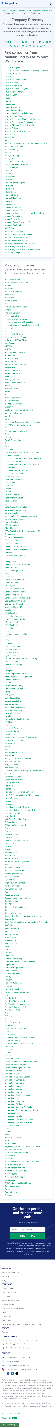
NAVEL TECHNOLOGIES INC (17, 164)
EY (6, 558)
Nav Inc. (8, 101)
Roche (7, 910)
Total (7, 1019)
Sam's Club (9, 925)
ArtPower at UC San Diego (16, 340)
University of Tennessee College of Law (21, 1110)
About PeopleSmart (10, 1272)
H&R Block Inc (11, 613)
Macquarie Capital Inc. (14, 728)
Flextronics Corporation (14, 579)
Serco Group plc (11, 943)
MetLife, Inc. (10, 755)
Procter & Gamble (12, 867)
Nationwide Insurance (14, 780)
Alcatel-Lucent (11, 301)
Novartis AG (10, 816)
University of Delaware (14, 1083)
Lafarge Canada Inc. (13, 701)
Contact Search (8, 1288)
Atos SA (8, 349)
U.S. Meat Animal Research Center (19, 1043)
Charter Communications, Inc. (17, 431)
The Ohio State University (15, 1001)
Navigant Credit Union (14, 225)
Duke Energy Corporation (15, 510)
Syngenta (8, 986)
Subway (8, 977)
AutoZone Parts (11, 358)
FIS (6, 573)
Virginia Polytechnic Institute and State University (25, 1146)
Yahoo (7, 1189)
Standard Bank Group (13, 958)
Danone (8, 488)
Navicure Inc (10, 204)
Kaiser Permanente (13, 679)
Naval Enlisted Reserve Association (19, 234)
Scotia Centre (10, 940)
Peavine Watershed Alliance (16, 840)
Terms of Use (32, 1245)
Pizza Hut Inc (10, 855)
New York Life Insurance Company (19, 792)
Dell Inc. (8, 492)
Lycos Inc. (9, 725)
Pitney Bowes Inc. (12, 852)
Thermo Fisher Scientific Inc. (16, 1007)
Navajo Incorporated (13, 110)
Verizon (8, 1140)
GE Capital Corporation (14, 589)
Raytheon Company (13, 886)
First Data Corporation (14, 570)
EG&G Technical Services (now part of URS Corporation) (22, 533)
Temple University (12, 989)
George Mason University (15, 601)
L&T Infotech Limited (13, 698)
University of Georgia (13, 1089)
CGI (6, 428)
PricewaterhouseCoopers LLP (17, 861)
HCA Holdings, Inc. (12, 622)
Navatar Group (11, 134)
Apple (7, 331)
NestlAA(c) (9, 786)
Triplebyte (9, 1025)
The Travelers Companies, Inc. (17, 1004)
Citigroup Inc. (10, 446)
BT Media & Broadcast (14, 404)
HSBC (7, 640)
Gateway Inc (10, 585)
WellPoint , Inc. (11, 1174)
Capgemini (9, 407)
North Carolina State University (18, 807)
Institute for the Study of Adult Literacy (21, 658)
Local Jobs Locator (12, 713)
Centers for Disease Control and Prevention (23, 422)
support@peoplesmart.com (18, 1357)
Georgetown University (14, 604)
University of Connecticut (15, 1080)
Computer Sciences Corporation (18, 470)
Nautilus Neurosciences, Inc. (16, 89)
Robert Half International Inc (16, 907)
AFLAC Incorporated (13, 291)
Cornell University (12, 476)
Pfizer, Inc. (9, 846)
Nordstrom (9, 804)
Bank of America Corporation (17, 364)
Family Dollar (10, 561)
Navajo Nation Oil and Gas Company (20, 243)
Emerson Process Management (18, 549)
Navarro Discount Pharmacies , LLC (19, 125)
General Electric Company (15, 592)
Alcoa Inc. (9, 304)
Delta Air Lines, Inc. (13, 495)
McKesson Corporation (14, 740)
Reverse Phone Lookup (12, 1300)
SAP (6, 931)
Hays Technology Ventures (16, 619)
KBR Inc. (8, 683)
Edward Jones (10, 528)
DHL (6, 504)
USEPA (7, 1131)
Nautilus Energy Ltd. (13, 67)
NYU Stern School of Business (17, 819)
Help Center (7, 1320)
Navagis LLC (10, 104)
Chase (7, 434)
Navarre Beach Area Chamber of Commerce (23, 119)
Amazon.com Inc (12, 316)
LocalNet (8, 716)
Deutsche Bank (11, 501)
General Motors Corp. (14, 595)
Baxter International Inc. (14, 373)
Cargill (7, 416)
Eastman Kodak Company (15, 519)
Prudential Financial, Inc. (15, 870)
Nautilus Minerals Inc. (13, 86)
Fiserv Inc (8, 576)
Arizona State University (15, 334)
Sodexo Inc (9, 952)
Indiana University (12, 652)
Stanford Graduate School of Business (20, 961)
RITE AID (8, 904)
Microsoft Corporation (14, 761)
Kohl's (7, 692)
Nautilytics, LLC (11, 95)
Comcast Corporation (14, 461)
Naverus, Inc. (10, 173)
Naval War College (12, 252)
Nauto (7, 98)
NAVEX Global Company (15, 183)
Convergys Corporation (14, 473)
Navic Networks (11, 195)
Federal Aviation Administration (18, 564)
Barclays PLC (10, 367)
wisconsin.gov (10, 1180)
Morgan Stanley (11, 764)
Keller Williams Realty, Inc (15, 686)
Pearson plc (9, 837)
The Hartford (10, 998)
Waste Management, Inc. (15, 1168)
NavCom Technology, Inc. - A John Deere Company (26, 143)
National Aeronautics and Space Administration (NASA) (24, 772)
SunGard (8, 980)
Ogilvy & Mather (11, 822)
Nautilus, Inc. (10, 76)
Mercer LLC (9, 746)
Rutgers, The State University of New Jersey (23, 916)
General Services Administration (18, 598)
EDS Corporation (12, 525)
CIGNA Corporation (13, 440)
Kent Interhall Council (14, 689)
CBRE (7, 419)
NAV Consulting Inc (13, 149)
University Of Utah (12, 1113)
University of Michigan (14, 1098)
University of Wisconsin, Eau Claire (19, 1119)
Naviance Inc (10, 189)
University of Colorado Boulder (17, 1077)
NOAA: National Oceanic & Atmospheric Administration (22, 796)
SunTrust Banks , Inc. (13, 983)
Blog (4, 1280)
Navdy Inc (9, 152)
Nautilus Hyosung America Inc (17, 237)
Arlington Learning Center (15, 337)
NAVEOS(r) (9, 170)
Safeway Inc (10, 919)
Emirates (8, 552)
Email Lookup (8, 1304)
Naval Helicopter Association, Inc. (19, 113)
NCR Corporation (12, 783)
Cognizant (9, 449)
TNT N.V (8, 1016)
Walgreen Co (10, 1155)
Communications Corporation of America (22, 464)
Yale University (11, 1192)
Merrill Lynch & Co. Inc (14, 752)
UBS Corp (9, 1046)
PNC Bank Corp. (11, 858)
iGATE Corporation (12, 649)
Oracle (7, 828)
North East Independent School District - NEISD (24, 810)
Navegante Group (12, 155)
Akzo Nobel (10, 294)
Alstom (8, 310)
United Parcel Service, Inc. (15, 1064)
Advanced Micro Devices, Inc (16, 282)
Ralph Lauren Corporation (15, 883)
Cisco (7, 443)
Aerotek (8, 285)
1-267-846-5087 (13, 1361)
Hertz (7, 631)
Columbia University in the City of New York (23, 458)
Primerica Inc (10, 864)
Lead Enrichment (9, 1292)
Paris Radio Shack (12, 834)
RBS (6, 892)
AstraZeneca (10, 343)
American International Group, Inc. (19, 322)
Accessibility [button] (6, 1418)
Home (4, 10)
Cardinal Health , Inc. (13, 413)
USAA (7, 1128)
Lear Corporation (12, 704)
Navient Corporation (13, 216)
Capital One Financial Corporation (19, 410)
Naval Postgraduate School (16, 246)
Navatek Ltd (10, 137)
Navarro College (11, 128)
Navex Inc (9, 186)
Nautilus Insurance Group (15, 79)
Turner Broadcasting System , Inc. (18, 1028)
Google (8, 610)
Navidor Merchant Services (16, 210)
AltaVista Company (13, 313)
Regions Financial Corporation (17, 898)
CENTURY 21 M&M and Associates (19, 425)
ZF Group (8, 1195)
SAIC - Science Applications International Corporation (27, 922)
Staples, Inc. (9, 964)
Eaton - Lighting (11, 522)
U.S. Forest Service (12, 1040)
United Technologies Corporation (18, 1068)
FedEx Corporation (12, 567)
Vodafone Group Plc (13, 1149)
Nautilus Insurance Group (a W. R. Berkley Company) (26, 70)
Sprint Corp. (9, 955)
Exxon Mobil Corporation (15, 555)
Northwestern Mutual (14, 813)
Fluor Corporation (12, 582)
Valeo (7, 1134)
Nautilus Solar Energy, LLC (16, 92)
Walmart (8, 1158)
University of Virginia (13, 1116)
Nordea (8, 801)
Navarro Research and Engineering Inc (20, 122)
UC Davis (8, 1049)
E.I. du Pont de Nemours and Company (21, 516)
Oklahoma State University (16, 825)
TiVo (7, 1013)
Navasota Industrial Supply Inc (17, 240)
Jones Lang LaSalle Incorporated (18, 676)
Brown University (12, 401)
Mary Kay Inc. (10, 734)
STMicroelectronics (12, 974)
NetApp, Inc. (10, 789)
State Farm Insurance (13, 971)
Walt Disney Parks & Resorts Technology (22, 1162)
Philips (7, 849)
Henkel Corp (10, 628)
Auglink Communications (15, 352)
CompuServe (10, 467)
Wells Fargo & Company (15, 1177)
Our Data (6, 1296)
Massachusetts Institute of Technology (21, 737)
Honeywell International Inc (16, 634)
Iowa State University (13, 664)
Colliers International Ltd (15, 455)
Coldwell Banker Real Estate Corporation (22, 452)
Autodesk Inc (10, 355)
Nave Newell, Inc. (12, 167)
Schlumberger (10, 937)
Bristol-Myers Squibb (13, 398)
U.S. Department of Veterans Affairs (20, 1037)
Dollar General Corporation (16, 507)
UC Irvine (8, 1052)
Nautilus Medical (11, 83)
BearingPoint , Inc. (12, 379)
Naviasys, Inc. (10, 192)
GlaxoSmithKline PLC (13, 607)
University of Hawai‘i (13, 1092)
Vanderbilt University (13, 1137)
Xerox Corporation (12, 1186)
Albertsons (9, 297)
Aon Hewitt (9, 328)
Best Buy (8, 385)
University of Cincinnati (14, 1074)
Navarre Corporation (13, 116)
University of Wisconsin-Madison (18, 1122)
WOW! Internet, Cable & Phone (18, 1183)
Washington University (14, 1165)
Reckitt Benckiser (12, 895)
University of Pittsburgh (14, 1104)
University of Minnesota (14, 1101)
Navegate (9, 158)
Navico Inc (9, 201)
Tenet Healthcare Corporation (17, 992)
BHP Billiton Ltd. (11, 388)
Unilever (8, 1055)
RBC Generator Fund (13, 889)
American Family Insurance (16, 319)
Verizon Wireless (12, 1143)
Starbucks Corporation (14, 967)
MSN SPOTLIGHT (12, 767)
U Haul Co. (9, 1031)
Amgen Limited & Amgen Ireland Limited (22, 325)
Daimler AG (9, 485)
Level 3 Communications (15, 707)
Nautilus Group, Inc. (13, 73)
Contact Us (7, 1316)
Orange (8, 831)
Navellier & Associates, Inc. (16, 161)
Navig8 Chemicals (12, 219)
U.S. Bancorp (10, 1034)
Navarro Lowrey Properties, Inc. (18, 131)
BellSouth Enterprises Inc (15, 382)
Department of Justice (14, 498)
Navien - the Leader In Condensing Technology (24, 213)
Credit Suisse (10, 482)
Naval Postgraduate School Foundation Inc (23, 249)
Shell (7, 946)
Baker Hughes (10, 361)
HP (6, 637)
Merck (7, 749)
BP (6, 395)
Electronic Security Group (15, 537)
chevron (8, 437)
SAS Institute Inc (11, 934)
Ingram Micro (10, 655)
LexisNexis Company (13, 710)
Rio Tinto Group (11, 901)
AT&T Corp (9, 346)
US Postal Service (12, 1125)
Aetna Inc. (9, 288)
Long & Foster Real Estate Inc (17, 719)
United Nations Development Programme (22, 1061)
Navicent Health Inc (13, 198)
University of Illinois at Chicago (17, 1095)
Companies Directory (17, 10)
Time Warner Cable (13, 1010)
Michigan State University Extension (19, 758)
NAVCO (8, 140)
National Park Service (14, 776)
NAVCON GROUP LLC (14, 146)
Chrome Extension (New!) (13, 1308)
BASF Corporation (12, 370)
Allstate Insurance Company (16, 307)
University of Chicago (13, 1071)
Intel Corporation (12, 661)
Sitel (6, 949)
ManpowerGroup (12, 731)
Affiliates (6, 1276)
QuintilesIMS (10, 880)
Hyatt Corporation (12, 646)
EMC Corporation (12, 543)
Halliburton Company (13, 616)
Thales (7, 995)
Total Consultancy (12, 1022)
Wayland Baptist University (16, 1171)
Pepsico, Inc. (10, 843)
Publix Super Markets (13, 874)
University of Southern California (18, 1107)
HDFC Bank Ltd (11, 625)
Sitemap (5, 1332)
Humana (8, 643)
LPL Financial (10, 722)
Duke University (11, 513)
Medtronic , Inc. (11, 743)
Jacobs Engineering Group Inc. (17, 673)
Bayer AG (8, 376)
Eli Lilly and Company (13, 540)
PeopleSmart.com (38, 1248)
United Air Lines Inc (13, 1058)
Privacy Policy (45, 1245)
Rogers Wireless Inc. (13, 913)
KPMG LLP (9, 695)
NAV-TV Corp (10, 228)
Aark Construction (12, 279)
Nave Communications (14, 231)
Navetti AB (9, 180)
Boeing (7, 391)
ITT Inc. (8, 667)
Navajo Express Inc (12, 107)
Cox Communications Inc (15, 479)
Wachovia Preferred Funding (16, 1152)
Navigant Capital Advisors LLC (17, 222)
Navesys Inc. (10, 176)
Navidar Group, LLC (13, 207)
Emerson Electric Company (16, 546)
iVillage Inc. (9, 670)
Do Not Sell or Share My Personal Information (22, 1324)
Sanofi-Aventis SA (12, 928)
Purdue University (12, 877)
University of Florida (13, 1086)
